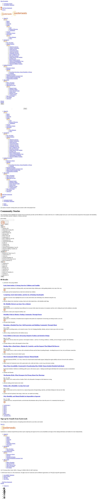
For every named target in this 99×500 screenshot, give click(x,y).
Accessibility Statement (8, 5)
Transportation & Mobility (15, 62)
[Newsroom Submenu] (8, 36)
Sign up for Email (10, 96)
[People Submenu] (8, 26)
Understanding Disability (12, 78)
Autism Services (13, 49)
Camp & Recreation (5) (7, 241)
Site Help (5, 477)
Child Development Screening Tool (14, 76)
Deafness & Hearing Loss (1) (9, 259)
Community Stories (7, 3)
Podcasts (8, 69)
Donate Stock (12, 92)
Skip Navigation (4, 1)
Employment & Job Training (15, 57)
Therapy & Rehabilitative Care (16, 61)
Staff (10, 28)
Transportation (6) (6, 240)
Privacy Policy (6, 476)
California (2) (5, 263)
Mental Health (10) (6, 232)
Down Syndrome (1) (7, 260)
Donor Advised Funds (14, 90)
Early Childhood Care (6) (8, 238)
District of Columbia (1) (7, 272)
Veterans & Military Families (15, 63)
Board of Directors (13, 29)
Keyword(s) (3, 218)
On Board (11, 73)
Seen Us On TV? (10, 84)
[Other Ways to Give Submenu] (8, 87)
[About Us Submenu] (5, 20)
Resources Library (10, 68)
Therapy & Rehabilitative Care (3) (10, 247)
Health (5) (4, 243)
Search (3, 9)
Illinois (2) (4, 266)
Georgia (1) (5, 273)
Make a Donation (10, 82)
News (10, 38)
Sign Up (2, 424)
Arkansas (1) (5, 270)
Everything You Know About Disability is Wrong (20, 72)
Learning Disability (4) (7, 257)
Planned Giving (12, 88)
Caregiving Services (13, 52)
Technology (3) (5, 245)
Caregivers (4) (5, 244)
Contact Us (6, 485)
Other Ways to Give (11, 85)
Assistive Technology (14, 48)
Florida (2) (4, 264)
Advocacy (8, 98)
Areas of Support (10, 44)
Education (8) (5, 234)
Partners (8, 31)
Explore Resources (7, 65)
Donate (2, 483)
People (7, 25)
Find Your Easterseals (7, 8)
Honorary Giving (13, 93)
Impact (7, 21)
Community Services (14, 53)
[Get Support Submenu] (5, 41)
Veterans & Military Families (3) (9, 248)
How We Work (9, 42)
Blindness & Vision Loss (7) (8, 253)
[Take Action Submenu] (5, 81)
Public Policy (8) (6, 235)
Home (4, 203)
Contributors (12, 30)
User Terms (6, 479)
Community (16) (6, 231)
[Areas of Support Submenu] (8, 45)
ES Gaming (9, 97)
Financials (8, 23)
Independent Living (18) (7, 229)
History (8, 22)
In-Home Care (12, 58)
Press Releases (12, 37)
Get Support (6, 39)
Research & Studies (10, 74)
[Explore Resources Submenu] (5, 66)
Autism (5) (4, 256)
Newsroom (8, 34)
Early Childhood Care (14, 54)
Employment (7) (6, 237)
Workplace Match (13, 89)
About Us (5, 18)
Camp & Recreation (13, 50)
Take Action (6, 80)
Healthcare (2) (5, 250)
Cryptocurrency (12, 94)
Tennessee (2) (5, 269)
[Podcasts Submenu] (8, 70)
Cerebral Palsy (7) (6, 254)
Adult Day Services (13, 46)
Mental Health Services (14, 60)
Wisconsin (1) (5, 275)
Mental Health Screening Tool (13, 77)
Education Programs (14, 56)
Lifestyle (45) (5, 228)
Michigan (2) (5, 267)
